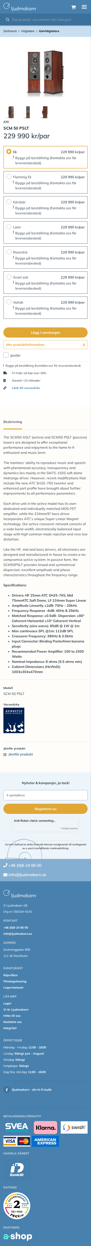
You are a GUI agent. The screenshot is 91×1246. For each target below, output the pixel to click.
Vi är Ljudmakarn (16, 1009)
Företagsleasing (14, 981)
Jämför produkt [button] (20, 754)
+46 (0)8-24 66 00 (24, 865)
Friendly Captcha (69, 828)
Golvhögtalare (49, 31)
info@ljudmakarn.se (27, 874)
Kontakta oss (12, 1022)
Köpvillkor (10, 975)
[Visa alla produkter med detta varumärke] (45, 720)
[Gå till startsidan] (19, 7)
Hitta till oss (12, 1016)
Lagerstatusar (13, 987)
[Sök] (7, 19)
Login (7, 1003)
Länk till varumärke (26, 387)
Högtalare (28, 31)
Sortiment (10, 31)
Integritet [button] (10, 1028)
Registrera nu (46, 809)
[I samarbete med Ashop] (17, 1236)
